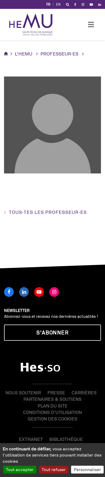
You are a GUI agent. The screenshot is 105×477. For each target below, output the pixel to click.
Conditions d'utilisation (52, 412)
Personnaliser (87, 469)
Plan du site (53, 406)
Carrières (84, 392)
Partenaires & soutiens (52, 399)
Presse (56, 392)
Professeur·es (59, 54)
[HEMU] (33, 24)
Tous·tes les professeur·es (48, 212)
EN (58, 4)
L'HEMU (23, 54)
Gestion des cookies (52, 419)
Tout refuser (54, 469)
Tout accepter (20, 469)
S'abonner (52, 332)
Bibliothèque (66, 439)
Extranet (31, 439)
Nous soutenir (23, 392)
